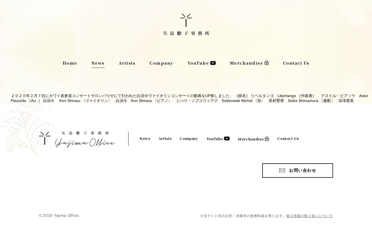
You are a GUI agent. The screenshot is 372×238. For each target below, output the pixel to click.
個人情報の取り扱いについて (309, 216)
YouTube (198, 63)
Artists (127, 63)
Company (161, 63)
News (98, 63)
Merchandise (246, 63)
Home (70, 63)
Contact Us (296, 63)
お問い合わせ (302, 170)
